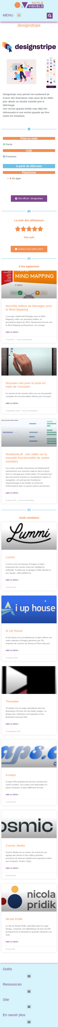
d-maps (11, 775)
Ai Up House (14, 630)
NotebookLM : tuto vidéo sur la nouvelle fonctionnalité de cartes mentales (27, 458)
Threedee (12, 701)
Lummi (10, 557)
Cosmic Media (15, 845)
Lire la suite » (12, 332)
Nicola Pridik (14, 919)
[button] (19, 15)
